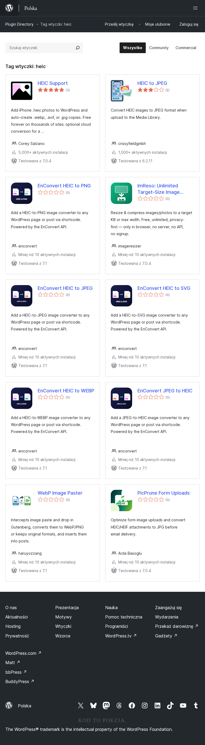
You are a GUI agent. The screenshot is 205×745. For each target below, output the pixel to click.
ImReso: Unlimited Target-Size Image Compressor (158, 189)
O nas (11, 607)
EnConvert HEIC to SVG (163, 288)
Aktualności (16, 617)
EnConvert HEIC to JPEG (65, 288)
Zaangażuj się (168, 607)
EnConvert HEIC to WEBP (66, 390)
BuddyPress (19, 681)
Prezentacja (67, 607)
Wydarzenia (166, 617)
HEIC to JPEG (152, 83)
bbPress (16, 672)
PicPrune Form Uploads (163, 493)
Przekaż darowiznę (177, 626)
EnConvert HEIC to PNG (64, 185)
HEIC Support (53, 83)
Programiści (116, 626)
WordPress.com (23, 653)
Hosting (13, 626)
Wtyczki (63, 626)
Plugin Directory (19, 24)
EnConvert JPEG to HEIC (164, 390)
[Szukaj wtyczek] (77, 47)
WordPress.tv (121, 635)
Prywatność (17, 635)
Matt (12, 662)
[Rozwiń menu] (196, 8)
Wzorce (62, 635)
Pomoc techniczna (123, 617)
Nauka (111, 607)
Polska (24, 705)
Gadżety (166, 635)
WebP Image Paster (60, 493)
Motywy (63, 617)
